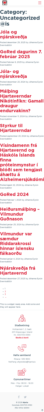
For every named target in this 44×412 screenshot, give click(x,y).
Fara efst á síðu (42, 410)
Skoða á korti (22, 338)
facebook (19, 397)
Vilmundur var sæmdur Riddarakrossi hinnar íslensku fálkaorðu (17, 244)
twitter (25, 397)
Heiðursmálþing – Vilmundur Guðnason (20, 214)
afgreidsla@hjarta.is (26, 362)
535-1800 (25, 359)
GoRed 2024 (14, 194)
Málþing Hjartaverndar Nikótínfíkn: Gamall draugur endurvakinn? (22, 101)
